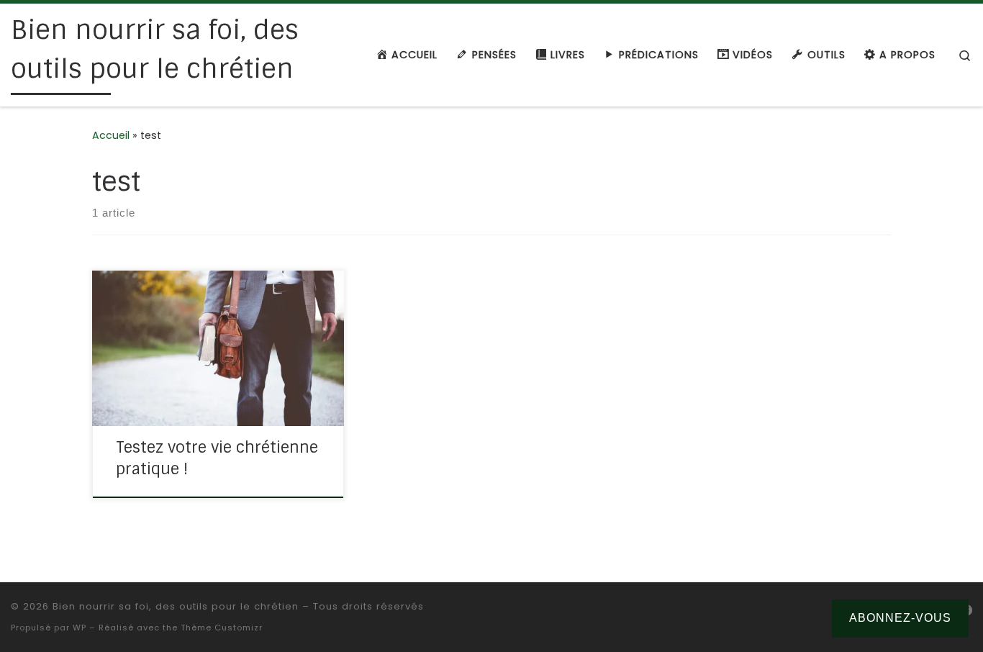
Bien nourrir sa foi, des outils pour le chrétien (176, 606)
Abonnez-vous (900, 618)
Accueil (111, 135)
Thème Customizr (222, 627)
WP (79, 627)
